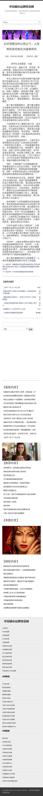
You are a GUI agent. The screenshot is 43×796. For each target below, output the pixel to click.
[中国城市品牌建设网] (21, 6)
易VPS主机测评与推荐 (9, 723)
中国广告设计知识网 (8, 705)
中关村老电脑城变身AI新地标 (22, 272)
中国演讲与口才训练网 (9, 671)
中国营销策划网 (7, 760)
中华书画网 (5, 632)
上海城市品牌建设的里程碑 (13, 313)
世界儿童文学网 (7, 667)
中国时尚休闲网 (7, 749)
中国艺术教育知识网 (8, 712)
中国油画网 (5, 635)
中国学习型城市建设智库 (9, 781)
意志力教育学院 (7, 657)
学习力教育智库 (7, 653)
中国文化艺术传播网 (8, 719)
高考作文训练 (6, 698)
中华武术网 (5, 684)
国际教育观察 (6, 695)
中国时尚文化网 (7, 646)
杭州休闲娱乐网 (7, 660)
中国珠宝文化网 (7, 770)
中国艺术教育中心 (7, 702)
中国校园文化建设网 (8, 777)
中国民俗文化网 (7, 752)
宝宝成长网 (5, 639)
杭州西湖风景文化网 (8, 716)
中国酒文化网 (6, 742)
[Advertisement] (21, 354)
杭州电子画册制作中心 (9, 727)
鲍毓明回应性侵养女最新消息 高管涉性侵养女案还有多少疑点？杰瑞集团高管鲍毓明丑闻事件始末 (21, 266)
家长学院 (5, 738)
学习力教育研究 (7, 745)
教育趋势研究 (6, 687)
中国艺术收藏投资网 (8, 709)
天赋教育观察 (6, 691)
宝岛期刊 (5, 628)
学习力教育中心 (7, 763)
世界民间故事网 (7, 664)
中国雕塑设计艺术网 (8, 774)
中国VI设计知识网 (16, 56)
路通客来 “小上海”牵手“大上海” (14, 309)
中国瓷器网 (5, 642)
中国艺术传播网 (7, 756)
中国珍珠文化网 (7, 767)
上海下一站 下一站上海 (11, 287)
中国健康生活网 (7, 649)
